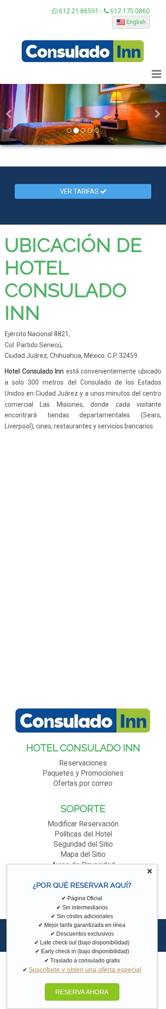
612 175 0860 (129, 11)
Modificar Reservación (83, 824)
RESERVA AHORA (81, 992)
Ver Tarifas (80, 191)
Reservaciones (83, 763)
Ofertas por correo (83, 783)
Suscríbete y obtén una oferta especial (85, 969)
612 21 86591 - (81, 11)
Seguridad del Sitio (83, 844)
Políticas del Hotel (83, 834)
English (135, 21)
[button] (8, 114)
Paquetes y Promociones (83, 773)
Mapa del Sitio (83, 854)
